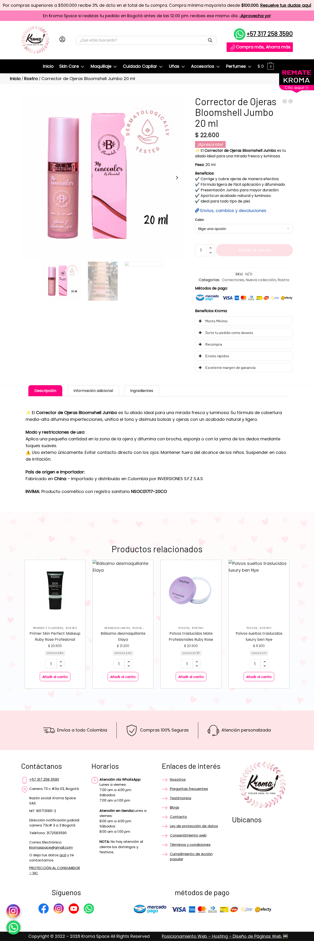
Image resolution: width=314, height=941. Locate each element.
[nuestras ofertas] (296, 91)
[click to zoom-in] (102, 177)
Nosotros (178, 779)
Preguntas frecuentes (189, 788)
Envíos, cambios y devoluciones (232, 210)
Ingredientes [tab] (141, 390)
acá (62, 855)
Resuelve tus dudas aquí (285, 5)
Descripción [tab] (45, 390)
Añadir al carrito (254, 250)
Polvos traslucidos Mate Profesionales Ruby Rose (191, 636)
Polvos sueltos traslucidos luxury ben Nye (259, 636)
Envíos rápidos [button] (217, 356)
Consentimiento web (188, 835)
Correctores (233, 280)
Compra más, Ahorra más (263, 47)
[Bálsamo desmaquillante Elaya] (123, 590)
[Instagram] (58, 909)
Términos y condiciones (190, 844)
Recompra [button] (213, 344)
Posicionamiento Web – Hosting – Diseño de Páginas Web (222, 936)
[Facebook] (43, 909)
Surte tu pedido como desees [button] (229, 332)
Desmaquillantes (117, 628)
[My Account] (62, 40)
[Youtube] (74, 909)
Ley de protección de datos (194, 825)
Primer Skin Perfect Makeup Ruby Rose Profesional (55, 636)
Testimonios (180, 798)
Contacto (178, 816)
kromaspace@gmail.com (51, 847)
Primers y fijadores (48, 628)
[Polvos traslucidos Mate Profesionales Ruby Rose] (191, 590)
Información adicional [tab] (93, 390)
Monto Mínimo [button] (216, 321)
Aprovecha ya (255, 16)
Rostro (31, 78)
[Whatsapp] (89, 909)
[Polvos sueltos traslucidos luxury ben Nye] (259, 590)
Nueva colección (261, 280)
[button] (177, 177)
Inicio (15, 78)
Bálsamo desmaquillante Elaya (123, 636)
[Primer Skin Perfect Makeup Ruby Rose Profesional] (55, 590)
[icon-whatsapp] (13, 927)
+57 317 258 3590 (270, 33)
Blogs (174, 807)
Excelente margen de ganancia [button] (230, 367)
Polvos (183, 628)
